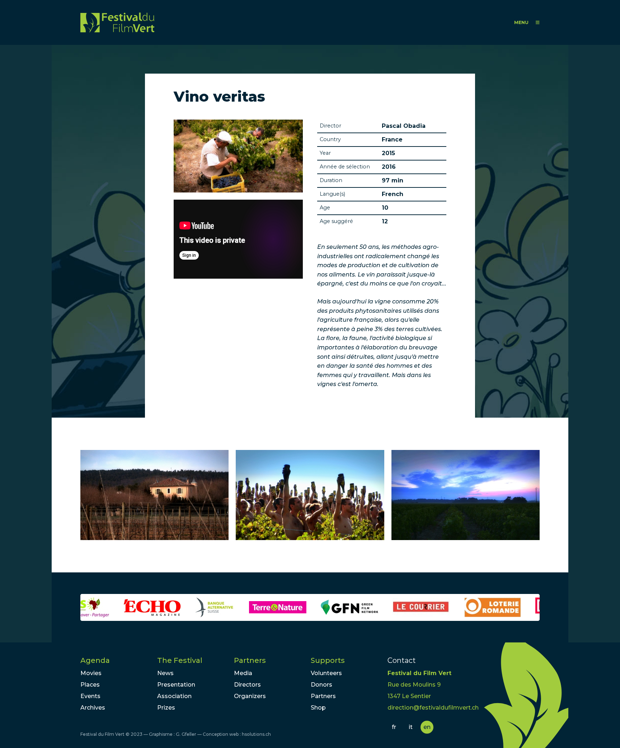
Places (90, 684)
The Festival (179, 660)
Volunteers (326, 673)
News (165, 673)
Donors (321, 684)
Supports (328, 660)
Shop (318, 707)
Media (243, 673)
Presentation (176, 684)
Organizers (250, 696)
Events (90, 696)
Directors (247, 684)
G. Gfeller (186, 734)
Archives (92, 707)
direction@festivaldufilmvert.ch (433, 707)
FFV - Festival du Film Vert (117, 22)
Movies (91, 673)
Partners (250, 660)
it (411, 727)
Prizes (166, 707)
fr (394, 727)
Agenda (95, 660)
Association (174, 696)
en (427, 727)
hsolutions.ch (256, 734)
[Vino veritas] (154, 495)
